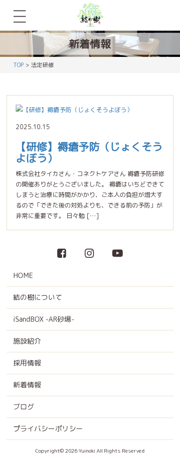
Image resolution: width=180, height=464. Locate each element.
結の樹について (37, 297)
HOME (23, 275)
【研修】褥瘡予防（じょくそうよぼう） (89, 152)
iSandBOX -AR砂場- (43, 319)
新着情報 (27, 385)
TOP (18, 65)
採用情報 (27, 363)
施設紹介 (27, 341)
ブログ (23, 406)
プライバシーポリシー (48, 428)
